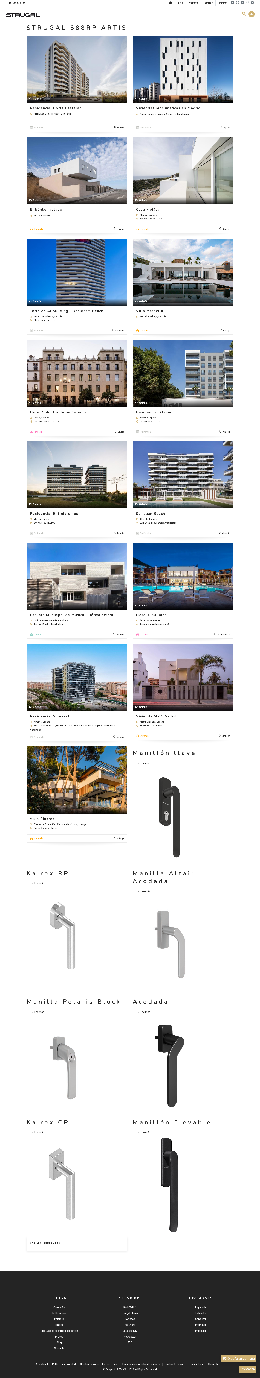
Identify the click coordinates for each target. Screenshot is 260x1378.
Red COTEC (129, 1307)
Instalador (200, 1313)
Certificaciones (59, 1313)
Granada (226, 736)
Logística (130, 1319)
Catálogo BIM (130, 1330)
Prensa (59, 1336)
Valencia (119, 330)
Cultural (37, 634)
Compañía (59, 1307)
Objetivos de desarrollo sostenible (59, 1330)
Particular (200, 1330)
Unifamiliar (39, 229)
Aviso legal (42, 1364)
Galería (37, 98)
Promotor (200, 1324)
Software (130, 1324)
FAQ (130, 1342)
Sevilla (121, 432)
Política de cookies (175, 1364)
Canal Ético (214, 1364)
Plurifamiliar (39, 128)
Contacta (59, 1348)
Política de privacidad (64, 1364)
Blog (59, 1342)
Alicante (226, 533)
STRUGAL (122, 1369)
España (226, 128)
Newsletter (130, 1336)
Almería (226, 229)
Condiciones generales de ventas (98, 1364)
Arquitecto (201, 1307)
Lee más (145, 763)
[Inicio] (23, 14)
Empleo (59, 1324)
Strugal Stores (130, 1313)
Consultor (200, 1319)
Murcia (120, 128)
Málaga (226, 330)
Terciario (38, 432)
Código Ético (197, 1364)
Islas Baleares (223, 634)
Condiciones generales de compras (140, 1364)
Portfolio (59, 1319)
